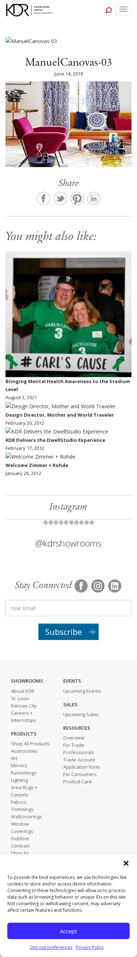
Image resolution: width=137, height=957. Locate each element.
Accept (68, 931)
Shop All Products (30, 743)
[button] (126, 863)
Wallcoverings (26, 816)
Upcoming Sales (81, 714)
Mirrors (19, 765)
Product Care (77, 781)
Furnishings (24, 772)
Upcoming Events (82, 691)
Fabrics (19, 802)
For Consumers (80, 774)
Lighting (19, 780)
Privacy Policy (90, 947)
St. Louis (20, 698)
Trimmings (22, 809)
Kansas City (24, 705)
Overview (73, 737)
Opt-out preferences (51, 947)
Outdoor (20, 838)
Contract (20, 845)
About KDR (22, 691)
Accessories (24, 751)
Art (14, 758)
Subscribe (63, 631)
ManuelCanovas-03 (68, 63)
